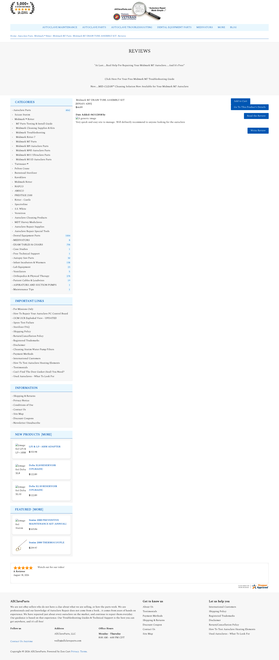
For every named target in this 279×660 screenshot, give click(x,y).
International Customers (222, 607)
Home (13, 36)
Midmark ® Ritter (43, 36)
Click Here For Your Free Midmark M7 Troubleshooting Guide (139, 79)
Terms (83, 651)
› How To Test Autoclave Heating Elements (36, 363)
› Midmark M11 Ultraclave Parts (31, 155)
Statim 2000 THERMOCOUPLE (46, 542)
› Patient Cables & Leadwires (28, 280)
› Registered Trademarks (25, 340)
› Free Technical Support (26, 254)
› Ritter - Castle (21, 200)
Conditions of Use (23, 405)
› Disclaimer (18, 345)
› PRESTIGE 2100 (22, 195)
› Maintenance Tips (23, 289)
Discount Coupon (152, 625)
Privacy (75, 651)
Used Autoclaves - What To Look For (229, 634)
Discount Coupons (23, 418)
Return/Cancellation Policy (224, 625)
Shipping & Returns (24, 396)
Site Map (18, 414)
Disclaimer (215, 620)
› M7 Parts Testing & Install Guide (32, 124)
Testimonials (150, 611)
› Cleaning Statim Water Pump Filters (33, 349)
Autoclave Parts (94, 27)
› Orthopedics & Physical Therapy (30, 276)
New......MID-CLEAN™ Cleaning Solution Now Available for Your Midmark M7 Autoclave (140, 86)
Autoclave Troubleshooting (132, 27)
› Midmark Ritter (22, 182)
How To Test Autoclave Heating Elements (232, 629)
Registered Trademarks (222, 616)
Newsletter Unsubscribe (26, 423)
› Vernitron (19, 213)
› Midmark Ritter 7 (23, 137)
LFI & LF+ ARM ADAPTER (45, 446)
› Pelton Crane (20, 168)
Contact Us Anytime (21, 641)
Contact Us (19, 409)
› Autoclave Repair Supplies (28, 227)
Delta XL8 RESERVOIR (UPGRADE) (42, 467)
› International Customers (26, 358)
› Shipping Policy (21, 331)
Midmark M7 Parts (62, 36)
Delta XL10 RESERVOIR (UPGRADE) (43, 488)
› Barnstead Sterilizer (24, 173)
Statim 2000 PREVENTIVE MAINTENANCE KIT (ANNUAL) (48, 522)
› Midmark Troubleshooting (28, 132)
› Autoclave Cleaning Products (29, 218)
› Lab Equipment (21, 267)
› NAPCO (18, 186)
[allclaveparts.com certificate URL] (253, 589)
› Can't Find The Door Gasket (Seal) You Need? (38, 372)
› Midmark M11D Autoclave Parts (32, 159)
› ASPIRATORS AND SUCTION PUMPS (34, 285)
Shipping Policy (217, 611)
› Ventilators (19, 271)
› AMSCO (18, 191)
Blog (233, 27)
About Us (148, 607)
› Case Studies (20, 249)
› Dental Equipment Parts (26, 235)
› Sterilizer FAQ (21, 327)
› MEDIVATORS (21, 240)
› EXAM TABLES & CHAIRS (27, 244)
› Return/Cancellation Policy (27, 336)
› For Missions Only (22, 309)
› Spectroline (20, 204)
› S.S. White (19, 209)
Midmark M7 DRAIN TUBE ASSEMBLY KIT (95, 36)
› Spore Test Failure (23, 323)
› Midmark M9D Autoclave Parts (31, 150)
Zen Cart (65, 651)
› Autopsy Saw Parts (23, 258)
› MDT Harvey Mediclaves (27, 222)
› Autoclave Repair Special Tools (30, 231)
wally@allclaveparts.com (67, 641)
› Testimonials (20, 367)
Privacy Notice (21, 400)
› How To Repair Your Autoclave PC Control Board (40, 313)
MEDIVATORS (204, 27)
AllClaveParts (38, 651)
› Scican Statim (21, 115)
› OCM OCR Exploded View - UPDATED (34, 318)
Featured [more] (29, 509)
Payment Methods (153, 616)
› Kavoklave (19, 177)
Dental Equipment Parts (174, 27)
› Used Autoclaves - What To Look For (33, 376)
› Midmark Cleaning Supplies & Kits (33, 128)
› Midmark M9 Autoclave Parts (30, 146)
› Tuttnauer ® (20, 164)
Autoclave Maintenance (60, 27)
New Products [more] (33, 434)
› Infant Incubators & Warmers (29, 262)
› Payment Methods (22, 354)
